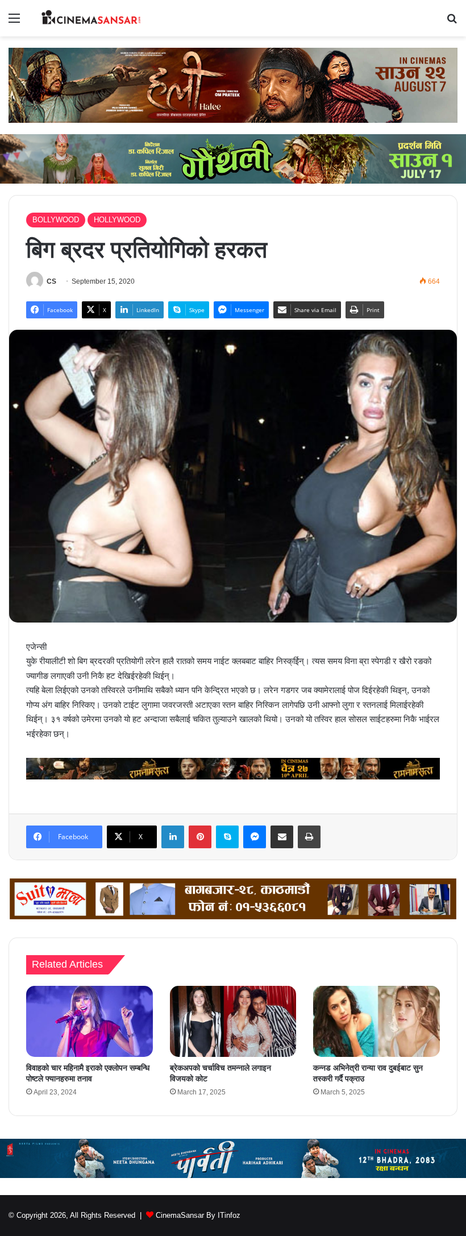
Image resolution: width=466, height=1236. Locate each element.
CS (51, 281)
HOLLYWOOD (117, 219)
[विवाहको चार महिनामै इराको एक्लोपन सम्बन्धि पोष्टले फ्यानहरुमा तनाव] (89, 1021)
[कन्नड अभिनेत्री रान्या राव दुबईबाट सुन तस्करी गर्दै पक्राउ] (376, 1021)
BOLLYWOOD (55, 219)
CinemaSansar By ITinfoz (198, 1215)
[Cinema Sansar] (91, 18)
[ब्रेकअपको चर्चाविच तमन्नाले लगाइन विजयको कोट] (233, 1021)
